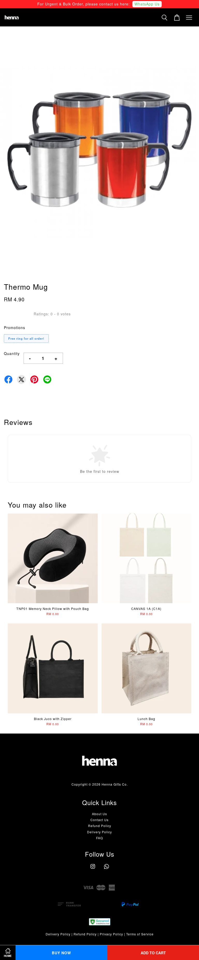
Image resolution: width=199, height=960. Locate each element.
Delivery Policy (99, 832)
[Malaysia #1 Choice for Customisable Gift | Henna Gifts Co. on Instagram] (92, 868)
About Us (99, 814)
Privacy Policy (111, 934)
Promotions (14, 327)
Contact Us (99, 819)
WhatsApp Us (147, 3)
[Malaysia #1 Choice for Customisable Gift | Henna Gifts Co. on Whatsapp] (106, 868)
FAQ (99, 838)
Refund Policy (99, 825)
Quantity (12, 353)
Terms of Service (140, 934)
